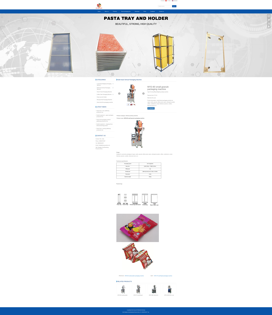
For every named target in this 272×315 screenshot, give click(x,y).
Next (143, 93)
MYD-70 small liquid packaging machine (163, 275)
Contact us (161, 11)
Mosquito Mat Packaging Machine (104, 99)
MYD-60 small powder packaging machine (134, 275)
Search (174, 6)
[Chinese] (168, 0)
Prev (119, 93)
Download (137, 11)
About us (107, 11)
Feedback (152, 11)
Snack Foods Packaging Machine (104, 91)
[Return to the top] (269, 27)
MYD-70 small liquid (138, 295)
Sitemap (143, 310)
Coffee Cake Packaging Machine (104, 94)
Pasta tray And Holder (102, 97)
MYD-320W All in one (169, 295)
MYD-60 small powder (123, 295)
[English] (174, 0)
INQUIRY (151, 108)
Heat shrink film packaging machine (105, 102)
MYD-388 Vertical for (153, 295)
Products (115, 11)
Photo (145, 11)
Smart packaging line (126, 11)
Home (99, 11)
